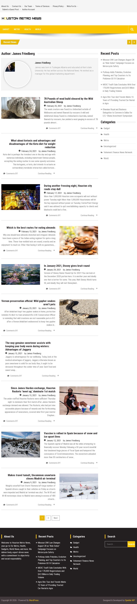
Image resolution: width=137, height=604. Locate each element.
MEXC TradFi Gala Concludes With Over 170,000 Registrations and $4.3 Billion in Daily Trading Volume (119, 87)
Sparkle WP (130, 600)
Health (27, 29)
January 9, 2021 (30, 482)
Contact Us (16, 6)
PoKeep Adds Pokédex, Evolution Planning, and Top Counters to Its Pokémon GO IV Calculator (117, 75)
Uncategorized (110, 146)
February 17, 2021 (54, 193)
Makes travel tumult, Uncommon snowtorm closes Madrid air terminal (31, 477)
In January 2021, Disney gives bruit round (67, 265)
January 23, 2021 (29, 308)
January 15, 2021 (15, 353)
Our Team (28, 6)
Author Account (28, 9)
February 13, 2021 (29, 231)
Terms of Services (42, 6)
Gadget (6, 29)
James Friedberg (43, 62)
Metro (17, 29)
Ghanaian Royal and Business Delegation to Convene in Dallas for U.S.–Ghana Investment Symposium (117, 112)
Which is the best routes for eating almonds (31, 227)
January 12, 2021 (54, 440)
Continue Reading (87, 128)
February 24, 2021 (29, 151)
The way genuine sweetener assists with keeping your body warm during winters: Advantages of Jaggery (28, 346)
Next (56, 518)
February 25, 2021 (54, 106)
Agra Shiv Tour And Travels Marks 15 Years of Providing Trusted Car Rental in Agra (119, 100)
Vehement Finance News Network (118, 152)
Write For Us (71, 6)
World (38, 29)
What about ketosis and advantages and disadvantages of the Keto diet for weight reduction (32, 144)
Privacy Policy (58, 6)
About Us (5, 6)
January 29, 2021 (54, 269)
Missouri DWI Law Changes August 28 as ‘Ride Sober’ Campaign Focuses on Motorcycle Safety (118, 63)
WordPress (34, 600)
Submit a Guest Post (10, 9)
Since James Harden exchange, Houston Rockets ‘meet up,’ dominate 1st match (33, 389)
